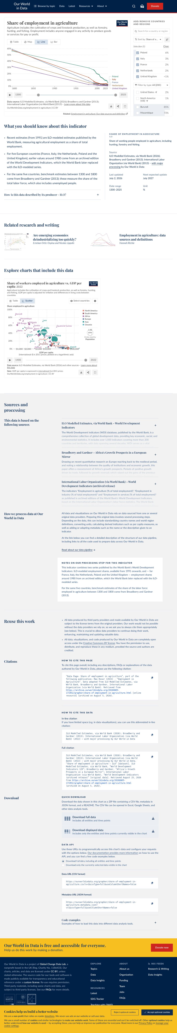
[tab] (14, 42)
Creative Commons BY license (99, 643)
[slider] (38, 95)
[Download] (111, 106)
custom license (31, 982)
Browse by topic (46, 6)
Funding (123, 980)
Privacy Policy (145, 1023)
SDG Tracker (97, 999)
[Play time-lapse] (10, 95)
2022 (93, 360)
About (100, 6)
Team (122, 986)
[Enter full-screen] (125, 106)
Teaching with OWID (102, 1005)
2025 (123, 95)
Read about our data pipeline (77, 550)
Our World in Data (22, 6)
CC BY (55, 108)
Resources (84, 6)
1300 (18, 95)
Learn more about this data (77, 104)
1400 (18, 360)
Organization (126, 975)
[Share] (118, 106)
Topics (94, 969)
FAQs (49, 990)
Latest (72, 6)
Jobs (121, 992)
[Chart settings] (95, 301)
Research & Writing (158, 969)
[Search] (134, 6)
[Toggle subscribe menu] (142, 6)
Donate (155, 6)
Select (81, 301)
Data (61, 6)
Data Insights (98, 980)
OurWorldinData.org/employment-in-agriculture (29, 108)
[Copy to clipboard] (148, 678)
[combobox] (134, 6)
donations (49, 1016)
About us (124, 969)
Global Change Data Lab (53, 964)
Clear (166, 46)
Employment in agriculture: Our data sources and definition (98, 114)
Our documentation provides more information (113, 853)
